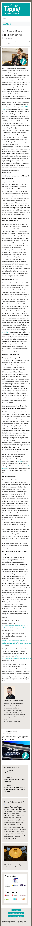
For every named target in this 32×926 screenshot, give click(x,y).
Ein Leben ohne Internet (12, 36)
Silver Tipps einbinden (16, 916)
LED (5, 862)
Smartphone (5, 332)
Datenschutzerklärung (16, 913)
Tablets (19, 461)
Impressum (16, 910)
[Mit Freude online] (16, 9)
